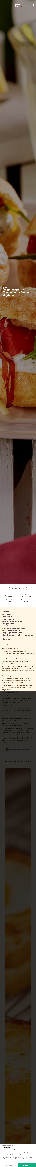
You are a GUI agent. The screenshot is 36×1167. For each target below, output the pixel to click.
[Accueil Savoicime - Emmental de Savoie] (18, 5)
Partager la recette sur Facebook (20, 749)
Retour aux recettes (18, 588)
